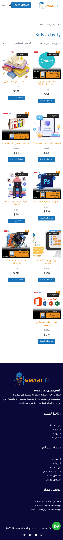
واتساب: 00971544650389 (47, 502)
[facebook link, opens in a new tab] (30, 535)
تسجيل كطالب (53, 476)
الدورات (57, 434)
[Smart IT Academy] (48, 5)
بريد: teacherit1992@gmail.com (45, 510)
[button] (10, 5)
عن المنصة (55, 425)
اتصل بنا (56, 438)
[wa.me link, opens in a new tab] (41, 535)
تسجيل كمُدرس (53, 480)
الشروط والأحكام (52, 472)
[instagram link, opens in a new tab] (25, 535)
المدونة (57, 430)
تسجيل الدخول (21, 5)
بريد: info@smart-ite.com (48, 506)
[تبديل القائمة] (3, 5)
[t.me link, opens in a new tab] (36, 535)
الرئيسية (57, 25)
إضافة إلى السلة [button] (46, 101)
